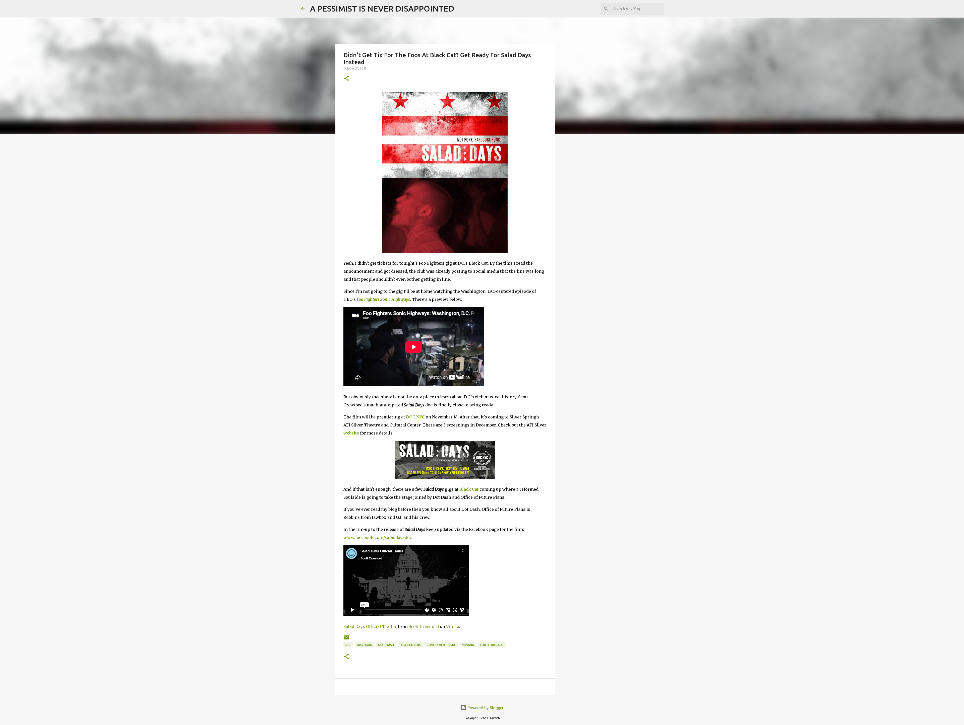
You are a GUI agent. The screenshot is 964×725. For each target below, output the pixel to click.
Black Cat (468, 489)
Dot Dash (386, 644)
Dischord (364, 644)
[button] (346, 78)
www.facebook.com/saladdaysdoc (377, 537)
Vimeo (452, 626)
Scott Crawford (424, 626)
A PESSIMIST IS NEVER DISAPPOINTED (382, 8)
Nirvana (468, 644)
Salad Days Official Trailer (370, 626)
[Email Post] (346, 639)
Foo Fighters (410, 644)
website (351, 433)
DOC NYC (415, 416)
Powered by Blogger (485, 707)
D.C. (348, 644)
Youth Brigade (492, 644)
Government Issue (441, 644)
